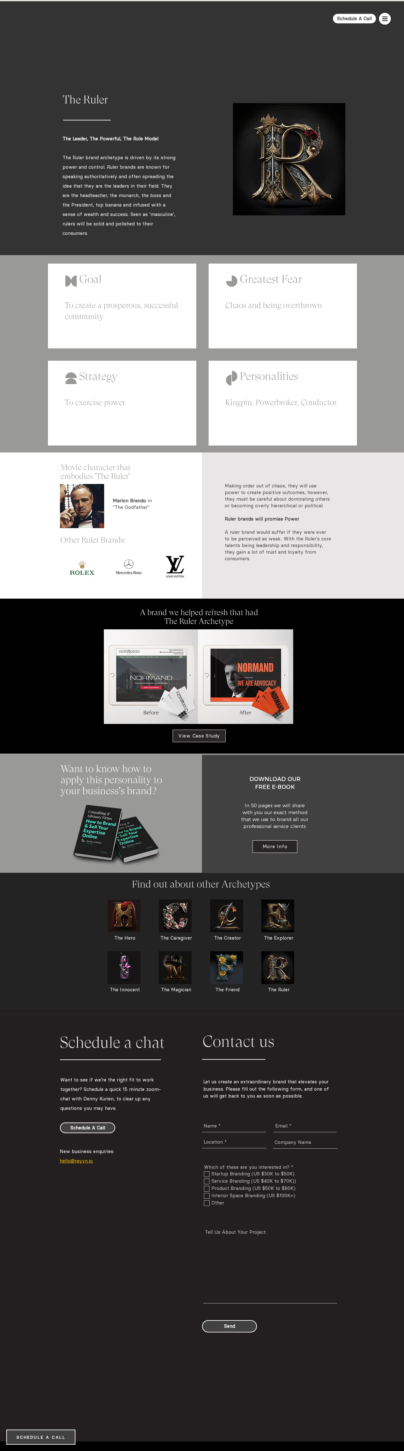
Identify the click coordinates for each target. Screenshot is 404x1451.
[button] (385, 19)
